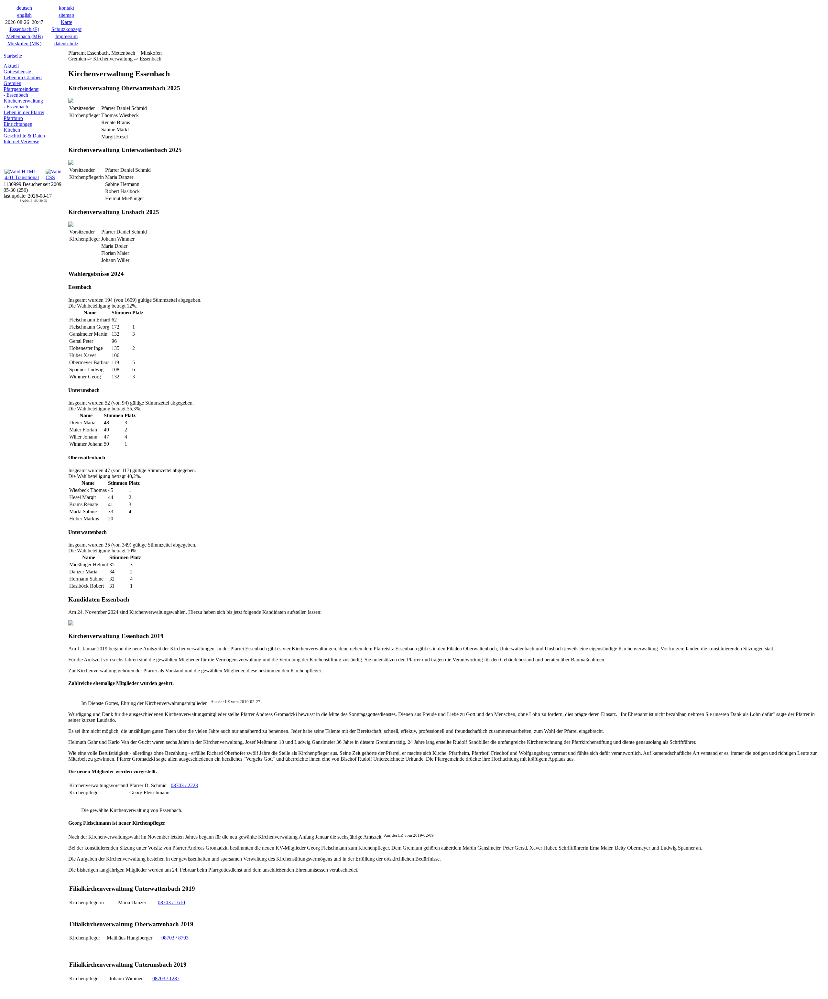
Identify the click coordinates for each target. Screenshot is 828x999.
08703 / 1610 (171, 902)
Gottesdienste (17, 71)
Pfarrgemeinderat (21, 89)
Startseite (13, 56)
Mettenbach (24, 36)
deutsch (24, 8)
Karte (66, 22)
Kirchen (12, 130)
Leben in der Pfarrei (24, 112)
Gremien (12, 83)
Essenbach (24, 29)
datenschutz (66, 43)
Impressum (66, 36)
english (24, 15)
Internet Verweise (21, 141)
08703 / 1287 (166, 978)
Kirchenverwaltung (23, 100)
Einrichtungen (18, 124)
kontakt (66, 8)
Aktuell (11, 66)
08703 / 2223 (184, 785)
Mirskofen (24, 43)
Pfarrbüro (13, 118)
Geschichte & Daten (24, 135)
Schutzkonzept (66, 29)
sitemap (66, 15)
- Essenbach (16, 95)
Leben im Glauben (23, 77)
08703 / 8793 (175, 937)
